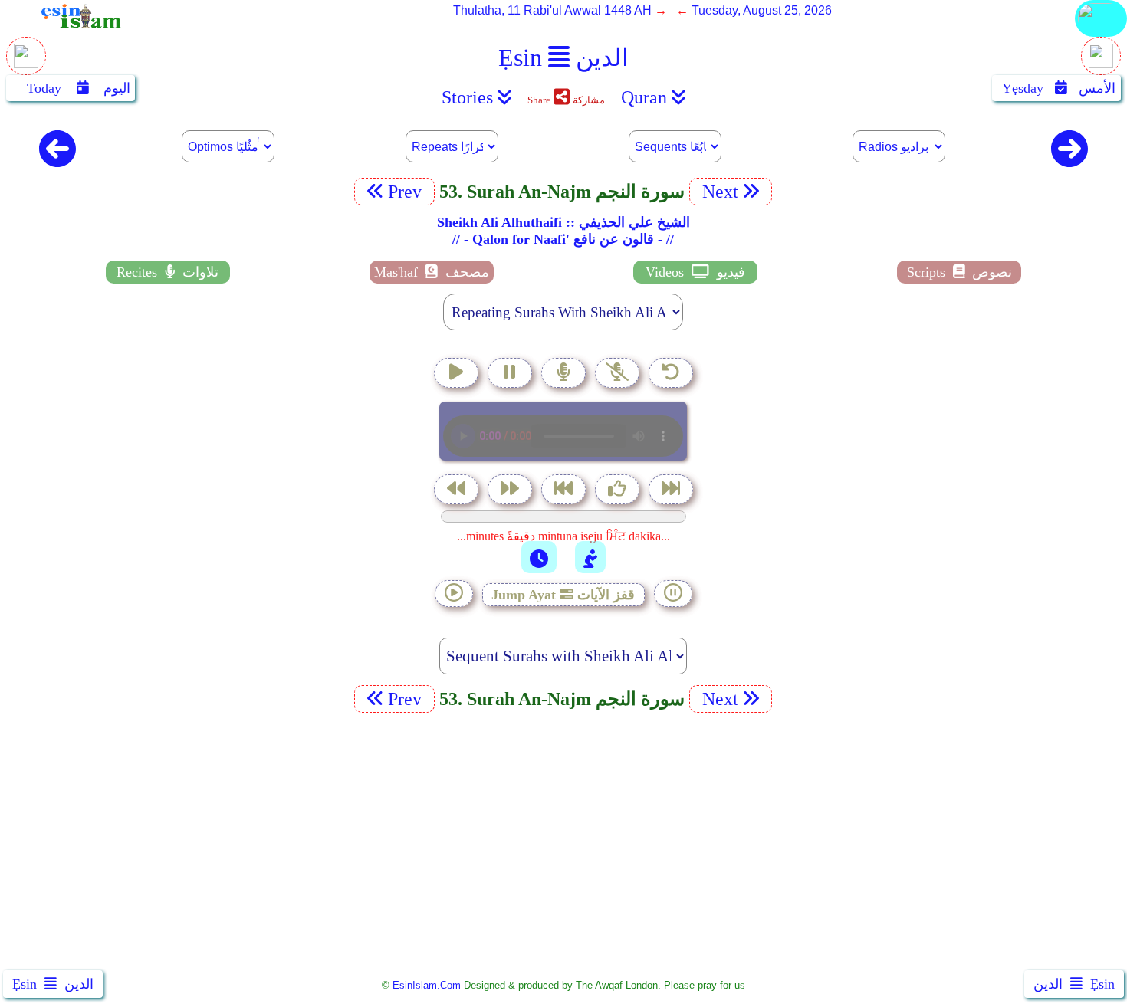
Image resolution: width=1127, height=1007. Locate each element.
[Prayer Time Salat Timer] (590, 557)
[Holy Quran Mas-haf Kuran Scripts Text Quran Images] (1101, 35)
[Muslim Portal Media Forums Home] (26, 64)
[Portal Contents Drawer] (565, 490)
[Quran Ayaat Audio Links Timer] (539, 557)
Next (718, 192)
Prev (407, 192)
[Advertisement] (564, 844)
